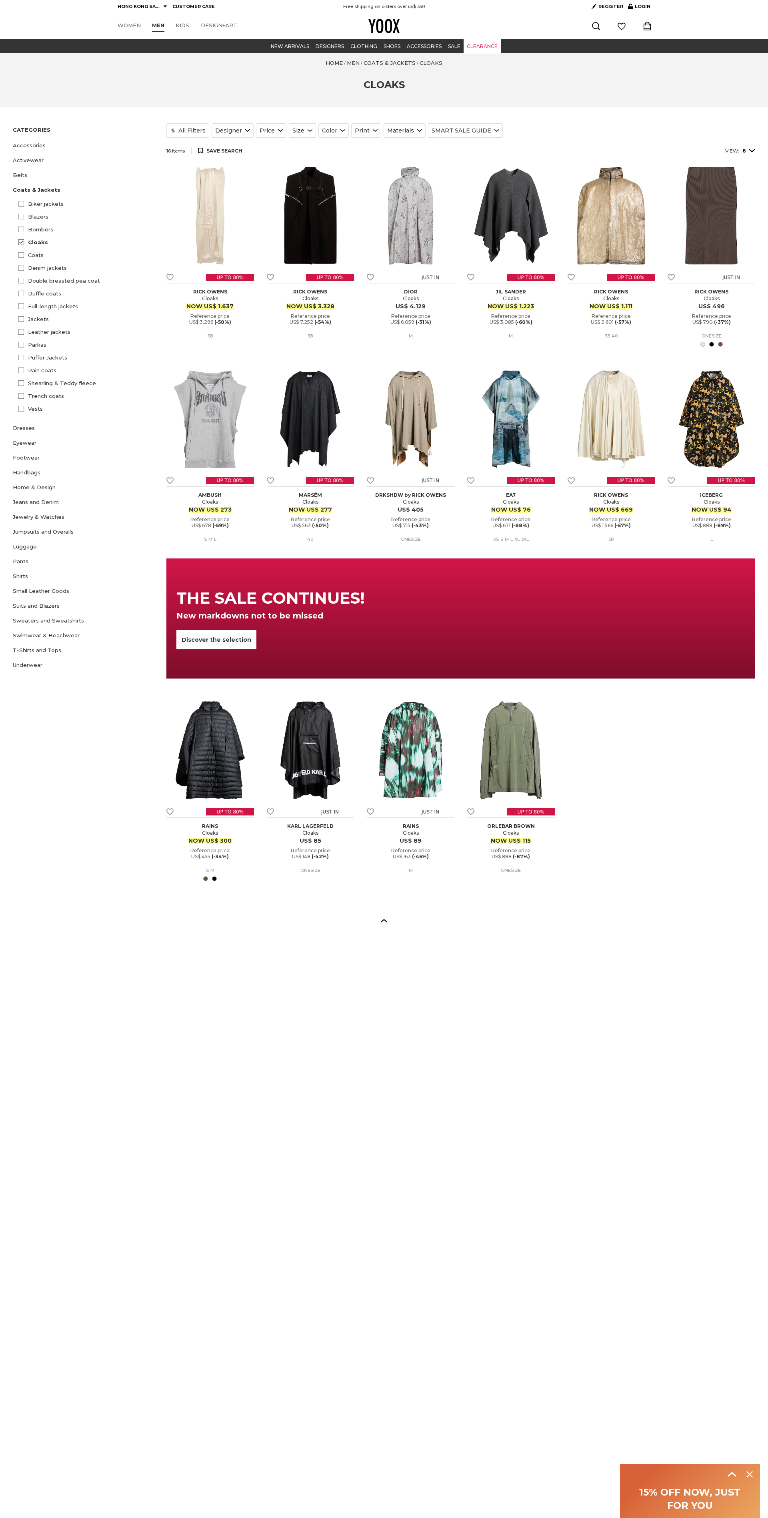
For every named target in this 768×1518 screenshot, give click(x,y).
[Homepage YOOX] (384, 26)
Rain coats (42, 370)
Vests (35, 409)
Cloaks (38, 242)
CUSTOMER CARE (193, 6)
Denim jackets (47, 268)
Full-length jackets (53, 306)
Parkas (37, 344)
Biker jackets (46, 204)
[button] (85, 146)
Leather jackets (49, 332)
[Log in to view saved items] (622, 26)
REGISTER (610, 6)
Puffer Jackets (47, 357)
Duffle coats (44, 293)
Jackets (38, 319)
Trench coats (46, 396)
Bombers (40, 229)
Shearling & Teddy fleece (62, 383)
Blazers (38, 216)
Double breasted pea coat (64, 280)
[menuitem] (129, 25)
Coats (36, 255)
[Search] (596, 26)
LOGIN (639, 8)
